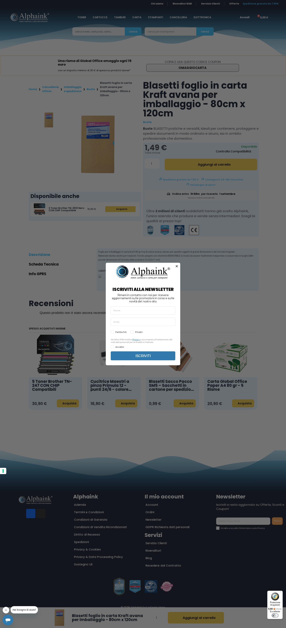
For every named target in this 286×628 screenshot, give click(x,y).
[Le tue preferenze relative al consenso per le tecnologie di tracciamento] (3, 471)
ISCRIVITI (143, 356)
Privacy (136, 339)
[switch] (275, 615)
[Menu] (281, 593)
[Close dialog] (177, 266)
